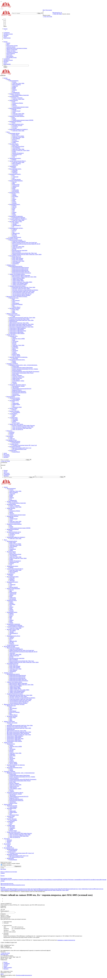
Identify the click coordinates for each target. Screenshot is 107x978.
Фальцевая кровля (14, 96)
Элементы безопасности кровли (17, 286)
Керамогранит (13, 450)
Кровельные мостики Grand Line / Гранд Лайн (23, 287)
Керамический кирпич (15, 174)
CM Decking (15, 341)
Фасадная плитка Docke (18, 146)
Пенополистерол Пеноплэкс (19, 392)
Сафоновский (15, 186)
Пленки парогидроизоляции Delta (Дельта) (22, 372)
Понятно (3, 976)
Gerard (13, 112)
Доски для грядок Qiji (17, 429)
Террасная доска (13, 336)
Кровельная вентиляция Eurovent (20, 267)
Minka (13, 312)
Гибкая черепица (13, 100)
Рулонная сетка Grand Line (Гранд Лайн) (19, 318)
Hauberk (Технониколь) (18, 153)
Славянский (15, 176)
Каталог (5, 28)
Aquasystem (15, 86)
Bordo (13, 340)
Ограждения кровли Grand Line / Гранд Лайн (23, 291)
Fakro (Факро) (15, 303)
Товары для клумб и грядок (16, 424)
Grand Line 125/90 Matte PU (19, 241)
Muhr (13, 183)
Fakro (13, 311)
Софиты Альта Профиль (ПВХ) (20, 283)
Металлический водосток (16, 240)
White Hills (14, 170)
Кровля (8, 43)
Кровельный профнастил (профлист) (18, 129)
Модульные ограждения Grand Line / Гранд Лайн (21, 324)
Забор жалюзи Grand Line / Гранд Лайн (19, 322)
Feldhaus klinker (16, 404)
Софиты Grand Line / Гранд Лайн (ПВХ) (22, 282)
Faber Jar (14, 182)
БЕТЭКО (14, 234)
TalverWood (15, 350)
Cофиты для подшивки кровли (17, 274)
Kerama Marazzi (16, 442)
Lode (13, 178)
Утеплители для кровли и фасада (17, 384)
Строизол (14, 383)
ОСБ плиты (9, 54)
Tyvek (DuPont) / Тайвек (18, 380)
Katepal (14, 104)
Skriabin (14, 215)
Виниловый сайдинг (14, 133)
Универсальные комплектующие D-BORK (22, 120)
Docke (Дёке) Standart (17, 259)
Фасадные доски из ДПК (15, 221)
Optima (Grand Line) (17, 247)
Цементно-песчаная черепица (17, 116)
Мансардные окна (14, 297)
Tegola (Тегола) (16, 379)
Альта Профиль (16, 138)
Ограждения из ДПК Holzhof (16, 329)
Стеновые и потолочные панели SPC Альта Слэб (24, 445)
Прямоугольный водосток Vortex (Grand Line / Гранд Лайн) (26, 254)
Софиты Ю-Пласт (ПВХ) (18, 278)
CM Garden (15, 419)
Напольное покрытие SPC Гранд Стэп (21, 447)
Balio (13, 299)
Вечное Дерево (16, 354)
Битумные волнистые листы (16, 124)
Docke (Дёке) (15, 134)
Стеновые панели (14, 444)
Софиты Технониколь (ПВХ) (19, 284)
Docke (13, 101)
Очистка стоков (13, 408)
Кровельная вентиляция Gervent (20, 268)
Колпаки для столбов (14, 315)
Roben (13, 122)
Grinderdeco (15, 346)
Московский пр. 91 (57, 12)
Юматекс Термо (16, 395)
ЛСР (13, 175)
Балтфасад (14, 171)
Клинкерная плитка (14, 192)
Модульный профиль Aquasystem (20, 95)
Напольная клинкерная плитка (17, 359)
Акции (5, 36)
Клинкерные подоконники (16, 216)
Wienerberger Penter (17, 407)
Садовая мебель (13, 413)
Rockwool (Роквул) (16, 370)
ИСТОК (14, 249)
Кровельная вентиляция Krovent (20, 270)
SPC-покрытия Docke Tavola (19, 449)
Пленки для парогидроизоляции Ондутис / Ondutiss (25, 369)
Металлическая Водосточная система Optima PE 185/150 (26, 243)
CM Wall (14, 224)
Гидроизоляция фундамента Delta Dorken (22, 367)
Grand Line (12, 438)
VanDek (14, 421)
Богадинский (15, 191)
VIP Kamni (14, 172)
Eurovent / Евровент (17, 375)
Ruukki (14, 88)
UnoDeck (14, 353)
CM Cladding (15, 222)
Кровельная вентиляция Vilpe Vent (20, 271)
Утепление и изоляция (12, 52)
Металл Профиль (16, 84)
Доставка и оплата (8, 34)
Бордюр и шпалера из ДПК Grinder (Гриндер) (23, 425)
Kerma (13, 208)
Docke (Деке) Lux (16, 257)
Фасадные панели (14, 143)
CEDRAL (14, 229)
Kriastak (14, 118)
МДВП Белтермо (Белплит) (19, 391)
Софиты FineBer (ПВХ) (18, 280)
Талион (11, 434)
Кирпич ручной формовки (16, 180)
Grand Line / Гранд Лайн (18, 83)
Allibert (14, 415)
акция (2, 973)
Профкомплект (16, 92)
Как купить (6, 454)
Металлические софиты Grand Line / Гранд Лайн (24, 276)
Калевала (11, 433)
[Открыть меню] (1, 1)
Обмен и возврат (7, 967)
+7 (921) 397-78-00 (47, 16)
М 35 (13, 91)
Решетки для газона (14, 411)
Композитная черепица (15, 108)
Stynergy (14, 82)
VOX (13, 157)
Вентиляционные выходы (16, 266)
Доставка (5, 964)
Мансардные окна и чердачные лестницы (16, 48)
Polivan (14, 349)
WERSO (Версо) (16, 307)
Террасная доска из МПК (18, 338)
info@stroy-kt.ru (4, 954)
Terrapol (14, 351)
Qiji (13, 226)
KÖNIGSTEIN (15, 184)
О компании (6, 32)
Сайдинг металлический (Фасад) (17, 161)
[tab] (53, 906)
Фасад (7, 44)
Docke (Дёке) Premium (17, 258)
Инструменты (9, 56)
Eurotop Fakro (15, 366)
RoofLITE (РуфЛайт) (17, 304)
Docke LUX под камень (18, 136)
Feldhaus (14, 195)
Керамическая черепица (15, 121)
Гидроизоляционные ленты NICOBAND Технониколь (25, 371)
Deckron (14, 344)
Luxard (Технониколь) (17, 114)
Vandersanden (15, 189)
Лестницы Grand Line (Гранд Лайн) (21, 288)
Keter (13, 416)
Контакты (5, 35)
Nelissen (14, 187)
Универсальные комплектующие (20, 107)
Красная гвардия (16, 179)
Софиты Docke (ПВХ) (17, 279)
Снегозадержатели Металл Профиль (21, 295)
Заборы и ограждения (11, 49)
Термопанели (13, 166)
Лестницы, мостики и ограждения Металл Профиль (25, 290)
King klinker (15, 196)
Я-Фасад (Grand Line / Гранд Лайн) (20, 150)
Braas (13, 117)
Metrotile (14, 109)
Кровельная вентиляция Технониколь (21, 272)
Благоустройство (10, 53)
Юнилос (14, 409)
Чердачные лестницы (14, 308)
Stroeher (14, 201)
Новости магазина (6, 865)
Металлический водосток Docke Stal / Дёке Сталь (24, 253)
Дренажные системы (14, 397)
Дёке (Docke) (15, 387)
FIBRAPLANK (16, 233)
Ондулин (14, 128)
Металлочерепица (14, 80)
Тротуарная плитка (14, 400)
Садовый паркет (13, 417)
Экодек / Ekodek (16, 355)
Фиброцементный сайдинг (16, 228)
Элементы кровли (10, 47)
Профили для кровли (14, 93)
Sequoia (14, 337)
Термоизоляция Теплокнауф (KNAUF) (21, 388)
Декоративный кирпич (15, 158)
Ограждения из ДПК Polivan (16, 332)
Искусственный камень (15, 168)
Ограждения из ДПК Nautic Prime (17, 330)
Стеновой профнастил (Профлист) (18, 218)
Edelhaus (14, 205)
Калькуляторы (7, 37)
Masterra (14, 159)
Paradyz (14, 167)
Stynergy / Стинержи (17, 97)
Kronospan (11, 432)
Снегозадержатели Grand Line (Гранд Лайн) (23, 292)
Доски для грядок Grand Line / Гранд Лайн (22, 426)
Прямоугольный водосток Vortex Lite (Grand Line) (24, 242)
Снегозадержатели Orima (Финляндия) (21, 293)
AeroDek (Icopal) (16, 111)
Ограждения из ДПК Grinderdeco (17, 328)
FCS (13, 232)
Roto (13, 305)
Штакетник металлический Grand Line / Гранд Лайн (22, 317)
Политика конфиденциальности (24, 975)
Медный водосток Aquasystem (19, 250)
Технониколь (15, 141)
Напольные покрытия (15, 446)
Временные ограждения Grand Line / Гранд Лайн (21, 320)
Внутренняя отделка (11, 57)
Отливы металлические (15, 237)
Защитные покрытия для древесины (18, 357)
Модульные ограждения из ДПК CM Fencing (20, 325)
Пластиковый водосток (15, 255)
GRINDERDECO (16, 225)
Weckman (14, 89)
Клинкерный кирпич (14, 204)
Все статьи (3, 869)
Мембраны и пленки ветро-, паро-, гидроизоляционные (23, 365)
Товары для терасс (11, 50)
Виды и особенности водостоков (9, 871)
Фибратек (14, 236)
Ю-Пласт (14, 139)
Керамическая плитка (15, 441)
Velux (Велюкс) (16, 300)
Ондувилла (15, 126)
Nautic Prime (15, 347)
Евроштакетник (13, 321)
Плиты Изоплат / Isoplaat (18, 386)
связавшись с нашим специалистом (66, 940)
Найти (5, 67)
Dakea (13, 301)
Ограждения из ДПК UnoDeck (16, 333)
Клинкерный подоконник (18, 217)
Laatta (13, 316)
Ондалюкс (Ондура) (17, 125)
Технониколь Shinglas (17, 103)
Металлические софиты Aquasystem (21, 275)
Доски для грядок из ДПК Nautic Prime (21, 428)
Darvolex (14, 342)
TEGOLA (14, 105)
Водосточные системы (12, 45)
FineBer (14, 142)
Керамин (14, 203)
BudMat (14, 87)
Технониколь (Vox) (17, 154)
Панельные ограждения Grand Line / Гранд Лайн (21, 326)
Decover (14, 230)
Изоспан (14, 382)
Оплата (5, 966)
